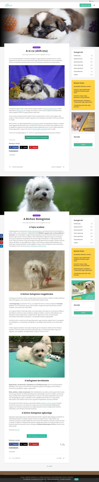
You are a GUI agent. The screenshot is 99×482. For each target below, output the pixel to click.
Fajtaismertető (36, 47)
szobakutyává (35, 123)
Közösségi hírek (78, 62)
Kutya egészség (78, 65)
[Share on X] (1, 239)
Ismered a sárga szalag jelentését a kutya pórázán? (82, 96)
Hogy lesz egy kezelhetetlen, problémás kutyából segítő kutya (82, 91)
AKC (14, 140)
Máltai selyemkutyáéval (35, 231)
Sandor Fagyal (25, 54)
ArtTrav (17, 430)
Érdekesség (77, 55)
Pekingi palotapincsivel (50, 109)
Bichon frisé (42, 246)
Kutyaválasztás (78, 71)
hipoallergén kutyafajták (40, 129)
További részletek (65, 479)
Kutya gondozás (78, 68)
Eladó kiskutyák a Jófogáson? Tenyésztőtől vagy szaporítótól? (83, 101)
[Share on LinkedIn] (1, 246)
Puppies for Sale (85, 5)
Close (76, 479)
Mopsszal (20, 110)
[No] (97, 478)
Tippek (76, 74)
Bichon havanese (31, 246)
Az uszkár (49, 466)
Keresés (83, 144)
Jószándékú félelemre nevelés (82, 86)
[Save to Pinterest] (1, 242)
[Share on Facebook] (1, 235)
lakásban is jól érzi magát (48, 403)
